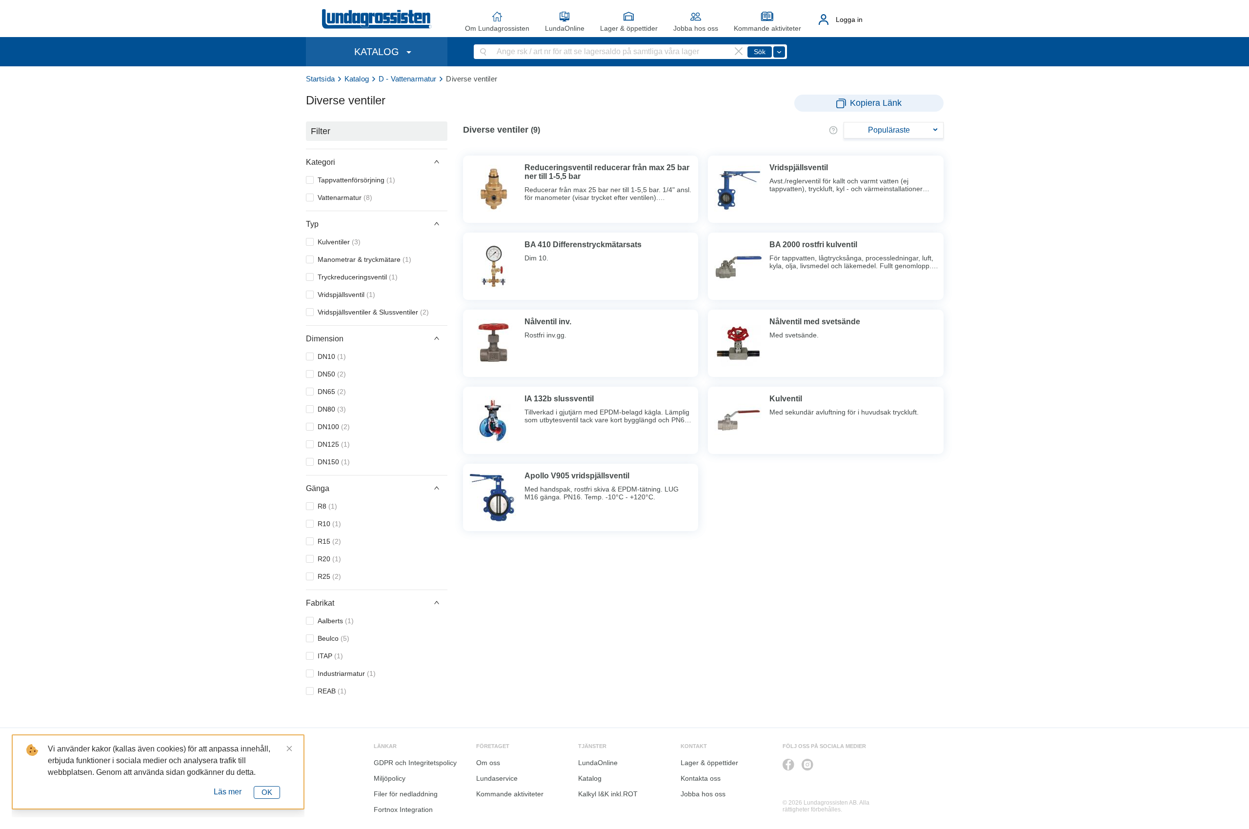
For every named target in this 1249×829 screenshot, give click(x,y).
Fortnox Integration (403, 809)
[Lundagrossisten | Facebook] (788, 764)
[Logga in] (824, 19)
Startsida (320, 79)
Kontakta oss (701, 778)
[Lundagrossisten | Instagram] (807, 764)
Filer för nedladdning (406, 794)
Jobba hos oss (695, 28)
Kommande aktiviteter (767, 28)
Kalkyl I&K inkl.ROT (608, 794)
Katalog (356, 79)
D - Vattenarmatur (408, 79)
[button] (376, 162)
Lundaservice (497, 778)
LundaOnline (564, 28)
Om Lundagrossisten (497, 28)
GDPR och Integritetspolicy (415, 763)
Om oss (488, 763)
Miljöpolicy (389, 778)
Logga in (849, 19)
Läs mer (228, 792)
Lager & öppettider (629, 28)
